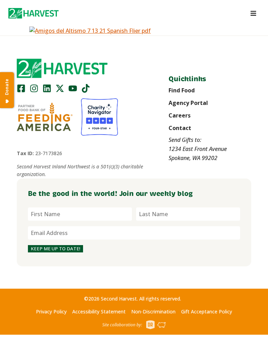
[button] (33, 13)
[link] (33, 13)
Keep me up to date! (55, 248)
